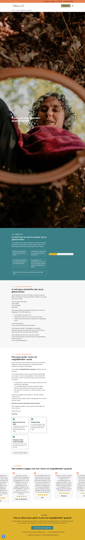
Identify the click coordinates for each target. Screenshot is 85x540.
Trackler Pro (59, 1)
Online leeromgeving (68, 1)
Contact (65, 6)
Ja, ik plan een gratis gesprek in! (42, 528)
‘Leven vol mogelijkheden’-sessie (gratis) (23, 10)
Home (13, 10)
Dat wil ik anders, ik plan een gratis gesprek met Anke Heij (28, 272)
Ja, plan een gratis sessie (20, 453)
